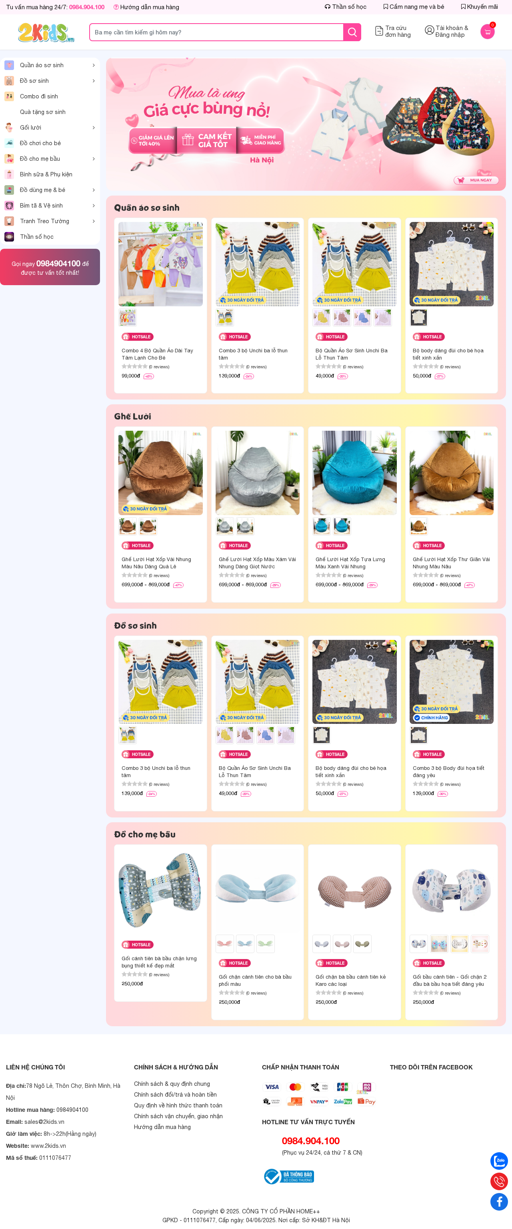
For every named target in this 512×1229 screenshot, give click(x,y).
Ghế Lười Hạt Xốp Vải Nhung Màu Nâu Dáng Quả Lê (156, 563)
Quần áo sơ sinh (42, 65)
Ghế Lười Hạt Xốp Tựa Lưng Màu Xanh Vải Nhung (350, 563)
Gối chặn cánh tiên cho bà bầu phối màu (255, 980)
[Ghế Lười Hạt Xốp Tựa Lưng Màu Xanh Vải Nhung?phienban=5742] (342, 526)
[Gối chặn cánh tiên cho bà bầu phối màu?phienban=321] (245, 944)
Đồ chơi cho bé (40, 143)
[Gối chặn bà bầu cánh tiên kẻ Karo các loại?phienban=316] (342, 944)
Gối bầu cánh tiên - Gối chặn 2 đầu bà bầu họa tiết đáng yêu (449, 980)
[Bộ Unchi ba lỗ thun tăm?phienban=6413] (362, 317)
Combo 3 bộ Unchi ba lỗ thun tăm (253, 354)
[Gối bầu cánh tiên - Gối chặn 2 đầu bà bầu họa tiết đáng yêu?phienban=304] (419, 944)
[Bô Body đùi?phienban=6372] (419, 735)
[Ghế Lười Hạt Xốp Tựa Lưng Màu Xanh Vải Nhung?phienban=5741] (321, 526)
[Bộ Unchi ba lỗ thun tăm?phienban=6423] (383, 317)
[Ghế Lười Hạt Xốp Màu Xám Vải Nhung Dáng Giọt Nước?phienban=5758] (225, 526)
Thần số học (37, 237)
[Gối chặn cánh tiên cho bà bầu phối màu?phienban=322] (265, 944)
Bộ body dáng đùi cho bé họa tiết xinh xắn (448, 354)
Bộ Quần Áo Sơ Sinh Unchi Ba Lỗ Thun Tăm (352, 354)
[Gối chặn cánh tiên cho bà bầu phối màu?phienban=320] (225, 944)
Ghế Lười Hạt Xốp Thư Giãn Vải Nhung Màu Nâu (451, 563)
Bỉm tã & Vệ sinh (41, 205)
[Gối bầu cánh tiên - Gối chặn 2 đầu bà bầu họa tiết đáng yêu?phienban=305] (439, 944)
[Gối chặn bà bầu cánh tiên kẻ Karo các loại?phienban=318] (362, 944)
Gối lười (30, 127)
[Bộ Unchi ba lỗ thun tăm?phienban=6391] (321, 317)
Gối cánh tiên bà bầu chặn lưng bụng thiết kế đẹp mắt (159, 962)
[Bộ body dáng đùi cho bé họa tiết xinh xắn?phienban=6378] (419, 317)
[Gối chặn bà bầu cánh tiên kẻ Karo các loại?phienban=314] (321, 944)
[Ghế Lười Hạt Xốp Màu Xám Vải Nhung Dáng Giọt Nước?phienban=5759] (245, 526)
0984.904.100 (311, 1140)
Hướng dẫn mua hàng (149, 7)
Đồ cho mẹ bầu (40, 159)
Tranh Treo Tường (44, 221)
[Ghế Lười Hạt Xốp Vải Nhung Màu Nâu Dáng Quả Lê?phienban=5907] (148, 526)
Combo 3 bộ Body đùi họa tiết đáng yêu (448, 771)
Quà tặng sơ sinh (43, 112)
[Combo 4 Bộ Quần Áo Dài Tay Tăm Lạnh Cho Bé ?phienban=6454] (127, 317)
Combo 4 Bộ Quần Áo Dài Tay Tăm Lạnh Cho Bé (157, 354)
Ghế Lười (132, 416)
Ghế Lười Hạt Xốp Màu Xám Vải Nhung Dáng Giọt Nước (257, 563)
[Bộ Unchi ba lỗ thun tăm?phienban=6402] (342, 317)
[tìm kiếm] (352, 32)
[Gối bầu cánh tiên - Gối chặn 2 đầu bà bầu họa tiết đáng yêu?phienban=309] (480, 944)
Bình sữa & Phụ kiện (46, 174)
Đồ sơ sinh (34, 81)
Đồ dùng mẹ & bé (42, 190)
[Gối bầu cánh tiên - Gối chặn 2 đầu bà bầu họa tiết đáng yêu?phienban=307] (459, 944)
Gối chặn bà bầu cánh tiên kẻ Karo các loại (351, 980)
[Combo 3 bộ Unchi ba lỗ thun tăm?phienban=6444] (225, 317)
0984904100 (58, 263)
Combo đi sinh (39, 96)
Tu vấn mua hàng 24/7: (55, 7)
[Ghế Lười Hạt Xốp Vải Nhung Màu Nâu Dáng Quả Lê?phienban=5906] (127, 526)
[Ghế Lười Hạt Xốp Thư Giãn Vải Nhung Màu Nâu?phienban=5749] (419, 526)
